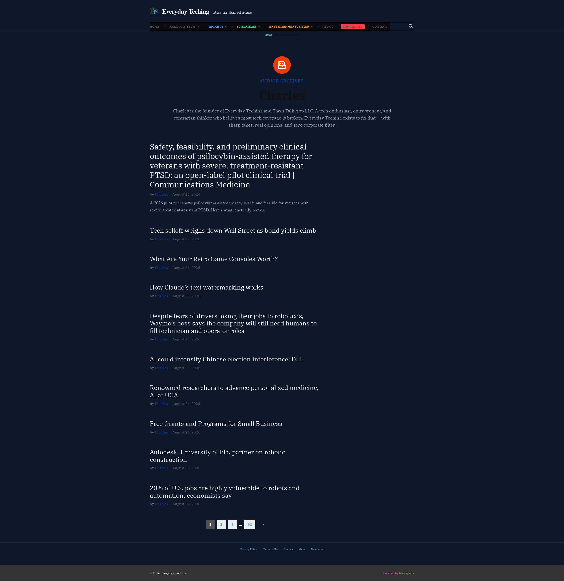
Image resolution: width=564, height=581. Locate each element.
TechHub (216, 26)
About (328, 26)
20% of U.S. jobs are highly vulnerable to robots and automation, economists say (225, 491)
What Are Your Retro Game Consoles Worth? (214, 259)
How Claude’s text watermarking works (206, 287)
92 (250, 524)
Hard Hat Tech (182, 26)
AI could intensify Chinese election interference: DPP (227, 359)
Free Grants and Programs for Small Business (216, 423)
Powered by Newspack (397, 573)
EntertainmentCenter (289, 26)
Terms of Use (270, 549)
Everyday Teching (185, 11)
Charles (161, 194)
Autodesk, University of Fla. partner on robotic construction (217, 455)
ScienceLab (246, 26)
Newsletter (353, 26)
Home (155, 26)
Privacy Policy (249, 549)
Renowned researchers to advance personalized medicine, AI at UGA (234, 391)
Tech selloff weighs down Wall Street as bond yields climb (233, 230)
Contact (379, 26)
